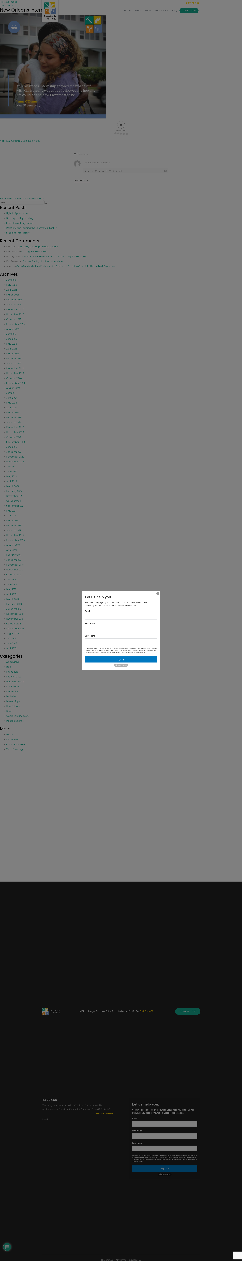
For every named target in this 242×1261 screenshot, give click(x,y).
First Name (90, 623)
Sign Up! (121, 659)
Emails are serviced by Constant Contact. (134, 652)
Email (87, 611)
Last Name (90, 636)
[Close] (157, 593)
